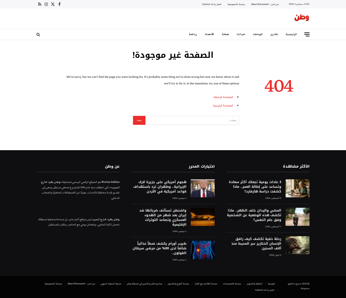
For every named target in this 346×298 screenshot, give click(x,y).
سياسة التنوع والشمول (178, 284)
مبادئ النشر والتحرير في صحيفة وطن (144, 284)
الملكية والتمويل (254, 284)
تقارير (274, 34)
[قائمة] (307, 34)
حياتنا (241, 34)
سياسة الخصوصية (236, 4)
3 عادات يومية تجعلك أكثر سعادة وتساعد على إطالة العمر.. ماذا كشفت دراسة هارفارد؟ (255, 187)
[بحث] (38, 34)
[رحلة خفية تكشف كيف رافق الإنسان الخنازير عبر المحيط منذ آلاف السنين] (298, 245)
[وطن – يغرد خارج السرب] (302, 18)
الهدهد (258, 34)
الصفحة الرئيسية (223, 105)
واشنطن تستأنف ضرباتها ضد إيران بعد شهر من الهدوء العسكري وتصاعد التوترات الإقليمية (162, 217)
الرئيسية (291, 34)
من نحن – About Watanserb (265, 4)
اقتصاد (209, 34)
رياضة (193, 34)
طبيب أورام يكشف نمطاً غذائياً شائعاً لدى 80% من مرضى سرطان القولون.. (159, 248)
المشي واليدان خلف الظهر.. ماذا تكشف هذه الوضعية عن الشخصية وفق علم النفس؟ (254, 215)
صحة (225, 34)
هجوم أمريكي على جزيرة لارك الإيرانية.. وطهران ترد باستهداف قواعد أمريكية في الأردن (159, 187)
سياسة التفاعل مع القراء (206, 284)
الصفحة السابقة (223, 97)
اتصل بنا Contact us (211, 4)
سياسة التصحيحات (232, 284)
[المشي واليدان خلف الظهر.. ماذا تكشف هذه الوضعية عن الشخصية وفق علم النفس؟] (298, 217)
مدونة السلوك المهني (111, 284)
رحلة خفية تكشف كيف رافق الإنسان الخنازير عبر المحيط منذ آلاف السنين (256, 244)
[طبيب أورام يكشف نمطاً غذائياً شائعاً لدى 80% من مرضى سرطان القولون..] (203, 250)
